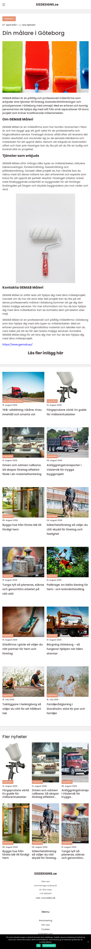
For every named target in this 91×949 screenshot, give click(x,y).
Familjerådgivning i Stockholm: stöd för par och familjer (66, 708)
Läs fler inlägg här (45, 353)
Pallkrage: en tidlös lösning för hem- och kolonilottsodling (67, 587)
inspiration (9, 18)
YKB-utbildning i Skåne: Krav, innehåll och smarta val (22, 412)
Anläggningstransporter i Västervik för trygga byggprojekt (64, 469)
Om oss (45, 924)
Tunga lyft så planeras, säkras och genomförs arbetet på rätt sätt (23, 589)
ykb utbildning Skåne (12, 401)
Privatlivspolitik (49, 945)
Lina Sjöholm (28, 25)
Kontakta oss (45, 933)
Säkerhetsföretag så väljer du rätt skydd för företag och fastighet (67, 529)
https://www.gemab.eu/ (17, 344)
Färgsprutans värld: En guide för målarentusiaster (66, 412)
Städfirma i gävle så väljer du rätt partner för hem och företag (22, 648)
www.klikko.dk (48, 897)
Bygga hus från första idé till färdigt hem (21, 527)
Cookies (45, 929)
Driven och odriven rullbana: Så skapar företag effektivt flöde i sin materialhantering (21, 469)
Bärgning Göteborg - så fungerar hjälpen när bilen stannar (65, 648)
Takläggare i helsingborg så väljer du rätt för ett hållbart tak (21, 708)
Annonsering (45, 920)
